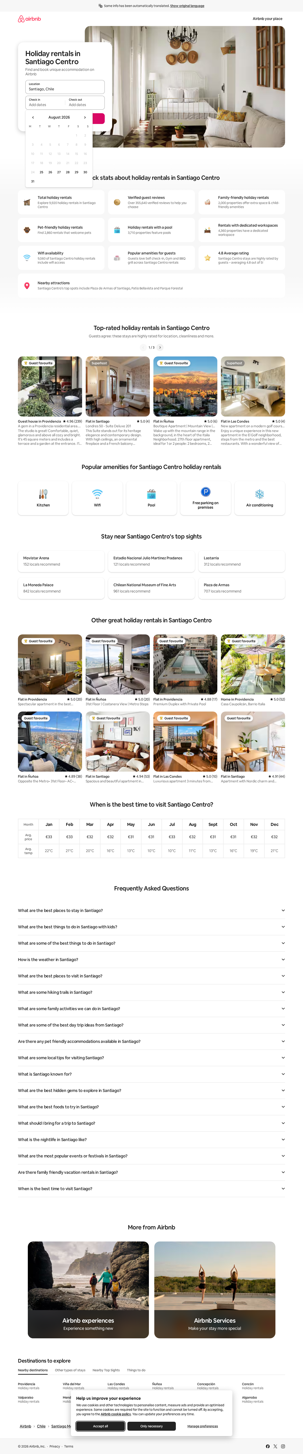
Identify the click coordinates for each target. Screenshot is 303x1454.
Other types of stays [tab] (70, 1370)
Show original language (187, 6)
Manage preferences (202, 1426)
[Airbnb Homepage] (29, 19)
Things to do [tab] (136, 1370)
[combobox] (65, 89)
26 (50, 172)
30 (85, 172)
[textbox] (45, 104)
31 (32, 181)
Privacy (55, 1446)
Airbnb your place (267, 18)
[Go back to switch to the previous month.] (33, 117)
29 (76, 172)
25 (41, 172)
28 (68, 172)
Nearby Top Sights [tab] (106, 1370)
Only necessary (151, 1426)
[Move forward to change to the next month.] (84, 117)
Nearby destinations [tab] (33, 1370)
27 (59, 172)
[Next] (159, 347)
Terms (68, 1446)
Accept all (100, 1426)
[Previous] (143, 347)
